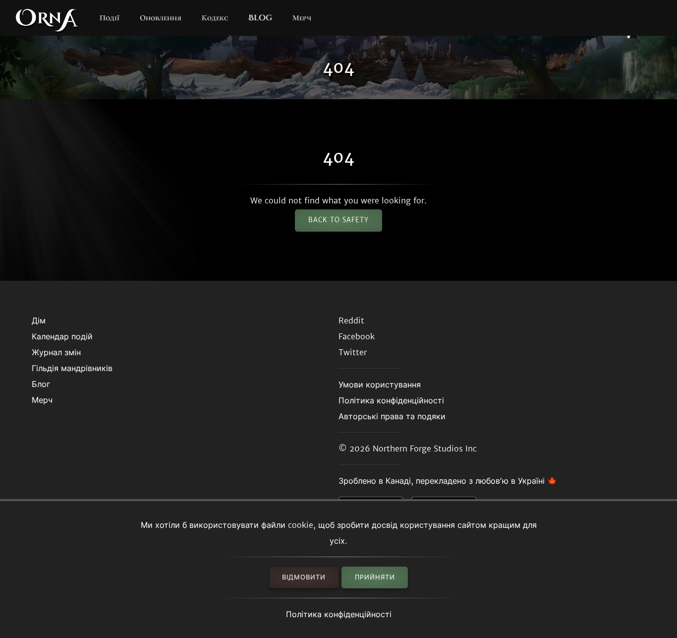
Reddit (351, 320)
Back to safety (338, 220)
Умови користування (379, 384)
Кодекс (215, 17)
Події (109, 17)
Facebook (356, 336)
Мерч (301, 17)
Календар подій (62, 336)
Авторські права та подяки (392, 416)
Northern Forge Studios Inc (425, 448)
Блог (41, 384)
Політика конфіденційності (339, 614)
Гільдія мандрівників (72, 368)
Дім (39, 320)
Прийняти (375, 577)
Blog (260, 17)
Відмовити (304, 577)
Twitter (352, 352)
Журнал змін (56, 352)
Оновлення (160, 17)
